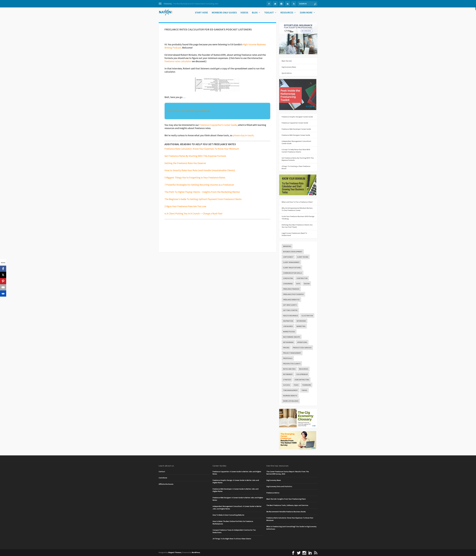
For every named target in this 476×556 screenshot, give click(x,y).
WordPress (196, 552)
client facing (302, 257)
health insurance (290, 315)
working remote (290, 395)
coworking (288, 283)
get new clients (290, 305)
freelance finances (291, 289)
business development (292, 251)
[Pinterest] (3, 281)
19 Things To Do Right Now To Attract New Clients (232, 539)
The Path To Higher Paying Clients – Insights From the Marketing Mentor (202, 191)
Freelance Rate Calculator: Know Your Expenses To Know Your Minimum (201, 148)
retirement (288, 374)
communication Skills (292, 273)
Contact (162, 471)
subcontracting (302, 379)
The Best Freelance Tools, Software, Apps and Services (287, 505)
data (298, 283)
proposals (287, 358)
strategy (287, 379)
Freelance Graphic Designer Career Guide (297, 117)
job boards (288, 326)
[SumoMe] (3, 293)
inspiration (288, 321)
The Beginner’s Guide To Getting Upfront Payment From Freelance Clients (202, 199)
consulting (288, 278)
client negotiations (292, 267)
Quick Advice (287, 73)
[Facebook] (3, 269)
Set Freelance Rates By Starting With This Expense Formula (195, 155)
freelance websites (291, 299)
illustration (307, 315)
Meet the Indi (287, 61)
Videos (244, 13)
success (286, 385)
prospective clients (291, 363)
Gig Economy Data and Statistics (279, 486)
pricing (286, 347)
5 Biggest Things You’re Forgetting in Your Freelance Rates (194, 177)
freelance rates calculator (177, 61)
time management (290, 390)
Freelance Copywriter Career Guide (295, 123)
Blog (255, 13)
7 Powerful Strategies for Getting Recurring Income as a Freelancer (199, 184)
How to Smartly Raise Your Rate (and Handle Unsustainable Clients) (199, 170)
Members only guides (224, 13)
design (307, 283)
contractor (302, 278)
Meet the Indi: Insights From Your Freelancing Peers (286, 499)
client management (291, 262)
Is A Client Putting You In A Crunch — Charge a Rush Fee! (193, 213)
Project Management (292, 353)
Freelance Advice (272, 493)
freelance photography (293, 294)
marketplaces (289, 331)
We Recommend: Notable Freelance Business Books (286, 511)
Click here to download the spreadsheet (188, 111)
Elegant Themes (174, 552)
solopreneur (302, 374)
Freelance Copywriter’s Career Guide (218, 124)
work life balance (290, 401)
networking (288, 342)
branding (287, 246)
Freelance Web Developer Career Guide (296, 129)
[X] (3, 275)
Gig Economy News (289, 67)
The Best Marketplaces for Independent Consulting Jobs (195, 3)
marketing (301, 326)
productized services (302, 347)
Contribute (163, 478)
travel (304, 390)
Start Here (201, 13)
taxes (296, 385)
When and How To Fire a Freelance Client (297, 202)
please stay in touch (243, 135)
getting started (290, 310)
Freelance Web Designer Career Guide (296, 135)
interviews (301, 321)
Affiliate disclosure (166, 484)
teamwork (306, 385)
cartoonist (288, 257)
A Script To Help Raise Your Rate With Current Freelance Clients (296, 150)
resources (303, 369)
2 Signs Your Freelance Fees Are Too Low (185, 206)
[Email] (3, 287)
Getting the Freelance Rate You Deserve (185, 163)
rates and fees (289, 369)
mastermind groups (291, 337)
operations (302, 342)
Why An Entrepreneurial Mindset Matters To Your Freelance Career (297, 209)
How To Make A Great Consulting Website (228, 515)
